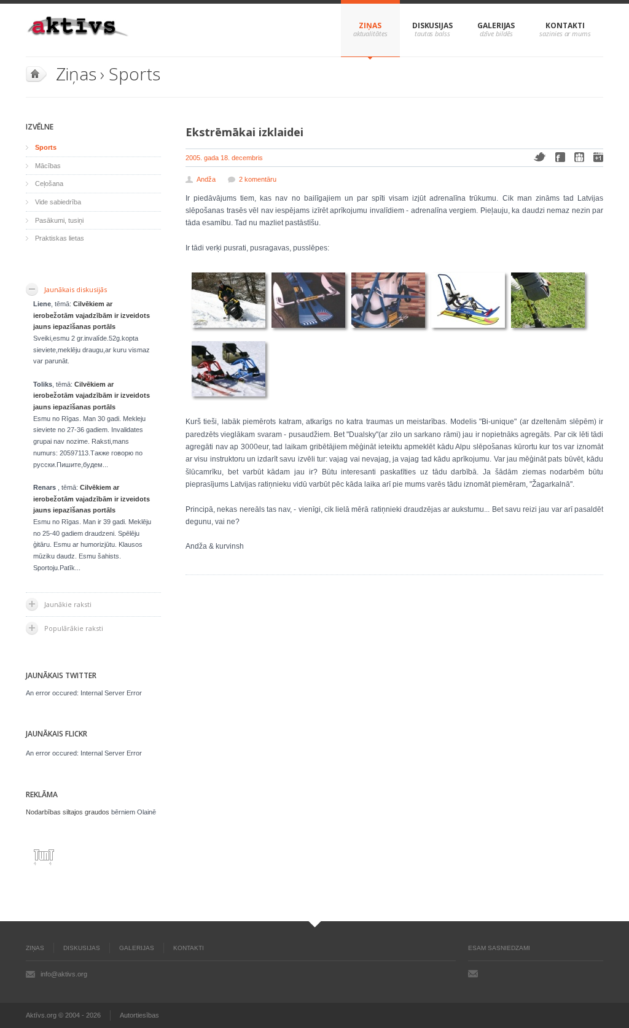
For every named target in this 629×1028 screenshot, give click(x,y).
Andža (206, 179)
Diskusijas (432, 25)
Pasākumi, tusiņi (59, 220)
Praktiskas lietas (59, 238)
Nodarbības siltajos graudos (67, 812)
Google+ (598, 157)
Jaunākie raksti (68, 604)
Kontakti (564, 25)
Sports (134, 73)
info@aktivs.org (64, 974)
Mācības (48, 165)
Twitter (539, 156)
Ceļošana (49, 183)
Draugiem (579, 157)
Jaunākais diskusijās (75, 289)
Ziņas (370, 25)
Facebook (560, 157)
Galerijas (496, 25)
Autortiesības (139, 1015)
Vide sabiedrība (58, 202)
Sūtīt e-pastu (473, 973)
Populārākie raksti (73, 628)
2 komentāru (257, 179)
